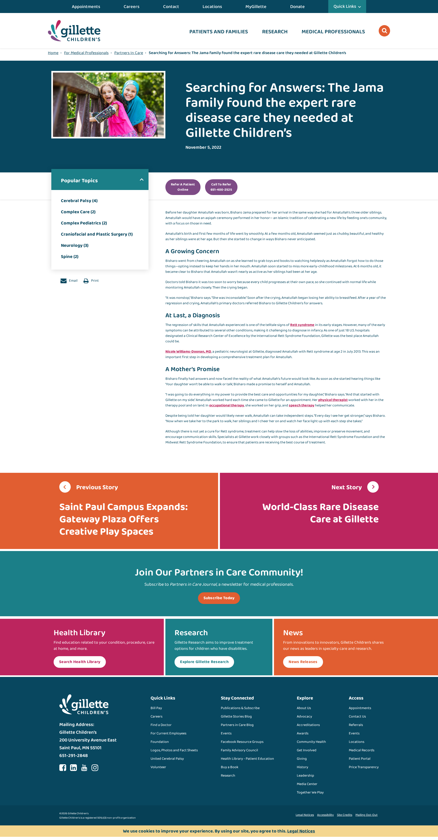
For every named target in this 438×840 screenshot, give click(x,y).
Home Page (74, 30)
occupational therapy (226, 405)
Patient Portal (359, 759)
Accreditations (308, 725)
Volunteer (158, 767)
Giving (302, 759)
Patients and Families (218, 31)
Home (53, 53)
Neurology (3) (75, 245)
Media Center (307, 784)
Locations (212, 6)
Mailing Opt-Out (366, 814)
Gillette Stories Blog (236, 716)
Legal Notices (305, 814)
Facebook (62, 767)
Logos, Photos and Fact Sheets (174, 750)
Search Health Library (79, 662)
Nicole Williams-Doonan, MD (188, 351)
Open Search (384, 30)
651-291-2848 (73, 755)
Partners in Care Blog (237, 725)
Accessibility (325, 814)
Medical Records (361, 750)
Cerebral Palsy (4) (79, 200)
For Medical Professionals (86, 53)
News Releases (303, 662)
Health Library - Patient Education (247, 759)
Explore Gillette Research (204, 662)
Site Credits (344, 814)
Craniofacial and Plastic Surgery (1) (97, 234)
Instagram (94, 767)
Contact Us (357, 716)
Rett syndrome (302, 325)
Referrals (356, 725)
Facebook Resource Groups (242, 742)
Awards (302, 733)
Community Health (311, 742)
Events (226, 733)
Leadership (305, 775)
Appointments (86, 6)
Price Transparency (364, 767)
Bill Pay (156, 708)
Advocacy (304, 716)
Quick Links (345, 6)
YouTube (84, 767)
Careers (131, 6)
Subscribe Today (219, 598)
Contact (171, 6)
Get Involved (306, 750)
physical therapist (333, 400)
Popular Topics (79, 180)
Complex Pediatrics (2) (84, 223)
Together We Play (310, 792)
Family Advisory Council (239, 750)
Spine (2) (69, 256)
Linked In (73, 767)
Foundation (160, 742)
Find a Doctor (161, 725)
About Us (304, 708)
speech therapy (301, 405)
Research (275, 31)
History (302, 767)
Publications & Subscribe (240, 708)
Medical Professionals (333, 31)
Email (73, 280)
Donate (297, 6)
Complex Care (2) (78, 212)
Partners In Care (128, 53)
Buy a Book (229, 767)
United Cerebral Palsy (167, 759)
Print (94, 280)
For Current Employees (168, 733)
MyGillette (255, 6)
